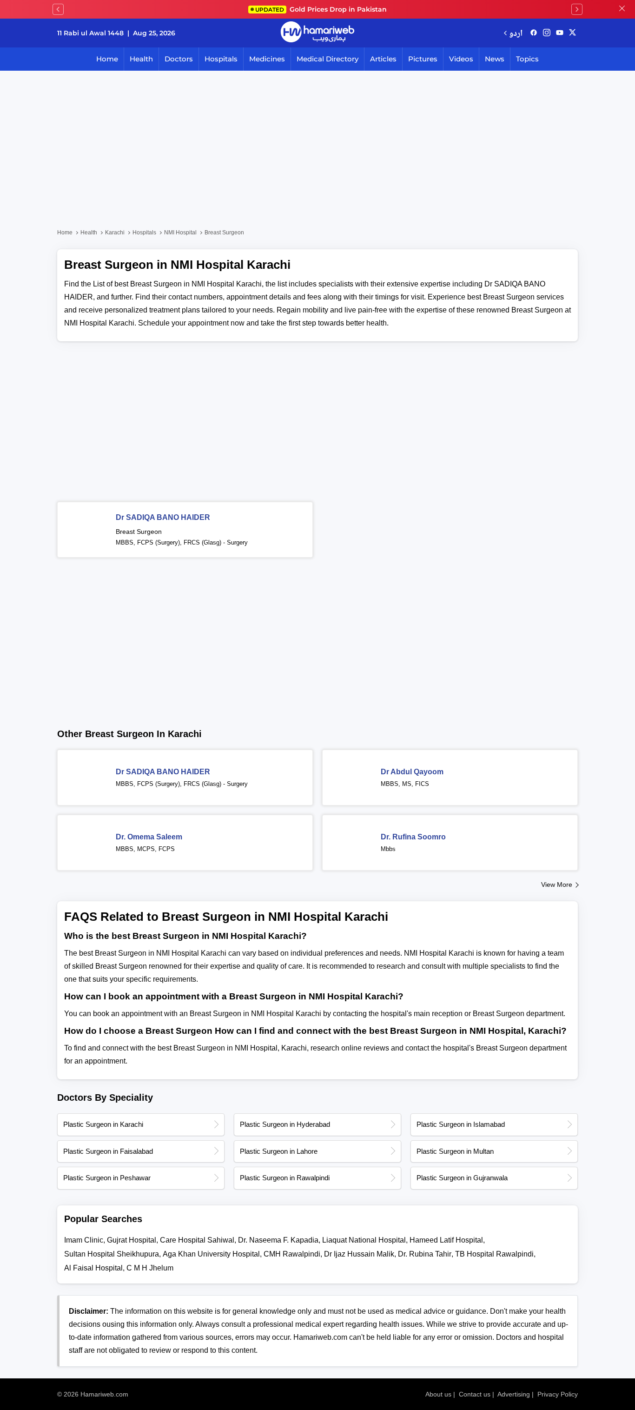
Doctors (179, 58)
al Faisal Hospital (93, 1268)
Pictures (422, 58)
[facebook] (533, 33)
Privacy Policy (557, 1394)
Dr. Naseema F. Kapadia (278, 1240)
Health (141, 58)
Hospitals (221, 58)
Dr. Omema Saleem (149, 837)
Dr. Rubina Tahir (424, 1254)
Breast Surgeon (139, 531)
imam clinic (83, 1240)
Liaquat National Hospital (364, 1240)
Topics (527, 58)
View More (556, 884)
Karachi (115, 232)
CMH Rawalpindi (292, 1254)
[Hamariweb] (317, 33)
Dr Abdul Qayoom (412, 772)
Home (107, 58)
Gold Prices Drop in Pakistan (321, 9)
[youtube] (559, 33)
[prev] (58, 9)
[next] (576, 9)
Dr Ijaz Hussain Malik (359, 1254)
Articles (383, 58)
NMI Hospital (180, 232)
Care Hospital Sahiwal (197, 1240)
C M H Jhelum (149, 1268)
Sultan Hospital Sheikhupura (111, 1254)
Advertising (513, 1394)
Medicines (267, 58)
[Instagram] (546, 33)
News (494, 58)
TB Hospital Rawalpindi (494, 1254)
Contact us (474, 1394)
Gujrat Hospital (131, 1240)
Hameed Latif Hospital (446, 1240)
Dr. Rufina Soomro (413, 837)
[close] (622, 9)
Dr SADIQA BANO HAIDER (163, 517)
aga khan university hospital (211, 1254)
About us (438, 1394)
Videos (461, 58)
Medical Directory (327, 58)
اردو (516, 33)
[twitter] (572, 33)
